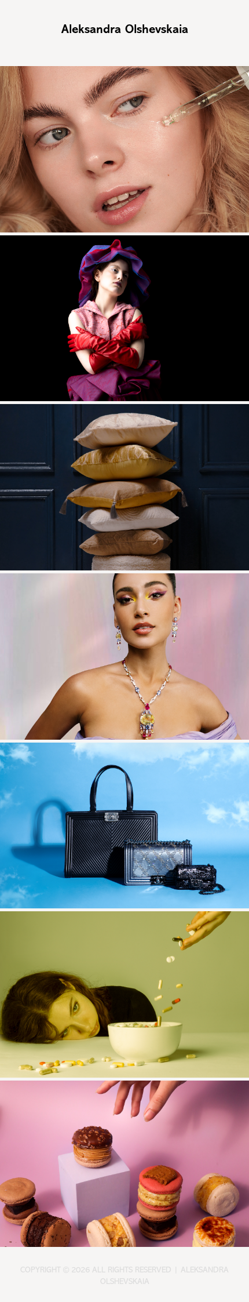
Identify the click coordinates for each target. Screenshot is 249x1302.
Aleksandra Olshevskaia (124, 29)
